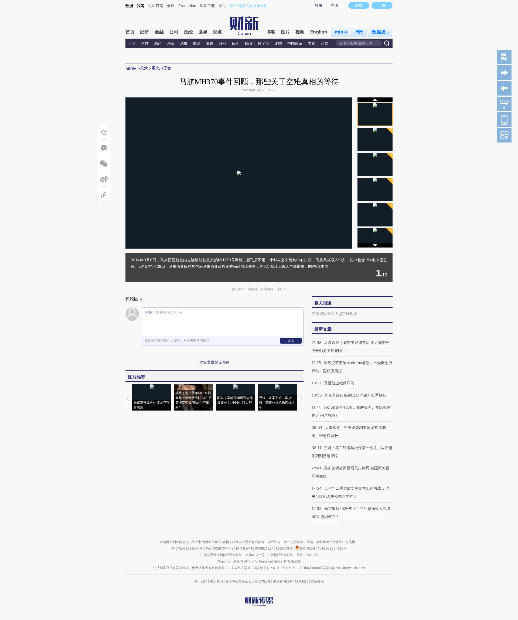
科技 (145, 43)
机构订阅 (155, 5)
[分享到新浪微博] (103, 179)
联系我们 (301, 581)
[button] (182, 171)
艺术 (144, 68)
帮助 (222, 5)
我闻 (140, 5)
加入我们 (216, 581)
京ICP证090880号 (185, 548)
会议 (171, 5)
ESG (248, 43)
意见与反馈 (262, 581)
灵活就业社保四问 (339, 383)
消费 (184, 43)
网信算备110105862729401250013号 (264, 548)
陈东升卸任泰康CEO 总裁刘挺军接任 (355, 395)
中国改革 (294, 43)
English (318, 32)
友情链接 (317, 581)
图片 (285, 32)
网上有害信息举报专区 (249, 5)
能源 (197, 43)
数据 (129, 5)
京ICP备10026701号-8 (216, 548)
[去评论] (103, 148)
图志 (156, 68)
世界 (202, 32)
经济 (144, 32)
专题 (311, 43)
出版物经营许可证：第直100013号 (292, 555)
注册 (334, 5)
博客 (270, 32)
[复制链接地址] (103, 195)
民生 (236, 43)
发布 (291, 341)
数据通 (379, 32)
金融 (159, 32)
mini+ (341, 32)
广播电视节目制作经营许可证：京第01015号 (232, 555)
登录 (318, 5)
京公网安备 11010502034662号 (323, 548)
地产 (158, 43)
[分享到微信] (103, 163)
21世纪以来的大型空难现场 (334, 313)
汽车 (171, 43)
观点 (217, 32)
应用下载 (207, 5)
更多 (132, 43)
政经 (188, 32)
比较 (278, 43)
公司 (173, 32)
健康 (210, 43)
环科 (223, 43)
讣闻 (324, 43)
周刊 (359, 32)
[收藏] (103, 132)
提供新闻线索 (282, 581)
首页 (130, 32)
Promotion (187, 5)
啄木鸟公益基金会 (239, 581)
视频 (300, 32)
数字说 (263, 43)
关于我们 (200, 581)
